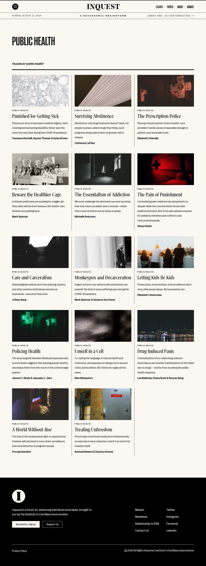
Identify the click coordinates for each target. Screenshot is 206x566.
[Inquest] (103, 7)
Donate (190, 6)
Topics (170, 6)
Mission (139, 509)
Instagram (172, 516)
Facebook (172, 523)
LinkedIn (171, 530)
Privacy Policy (19, 550)
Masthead (141, 516)
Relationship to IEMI (147, 523)
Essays (159, 6)
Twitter (170, 509)
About (180, 6)
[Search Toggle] (15, 6)
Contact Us (142, 530)
